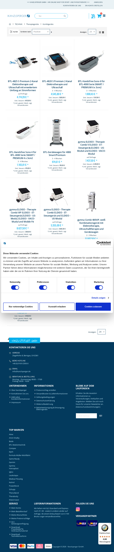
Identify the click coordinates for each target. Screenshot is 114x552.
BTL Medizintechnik (17, 445)
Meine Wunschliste (19, 515)
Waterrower (14, 500)
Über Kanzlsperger (19, 390)
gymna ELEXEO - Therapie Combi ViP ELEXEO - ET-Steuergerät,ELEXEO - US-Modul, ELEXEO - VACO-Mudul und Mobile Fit (22, 215)
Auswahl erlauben (57, 306)
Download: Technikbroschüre (18, 535)
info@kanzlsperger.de (21, 371)
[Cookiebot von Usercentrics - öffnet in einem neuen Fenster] (98, 243)
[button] (44, 107)
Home (10, 24)
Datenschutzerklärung (45, 401)
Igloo (11, 472)
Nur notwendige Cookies (21, 306)
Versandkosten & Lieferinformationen (52, 394)
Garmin (12, 462)
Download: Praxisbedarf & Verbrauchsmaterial (19, 529)
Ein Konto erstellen (93, 5)
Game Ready (14, 459)
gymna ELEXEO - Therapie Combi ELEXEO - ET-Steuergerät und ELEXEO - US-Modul (57, 214)
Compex (12, 448)
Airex (11, 434)
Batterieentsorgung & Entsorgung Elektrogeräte (50, 408)
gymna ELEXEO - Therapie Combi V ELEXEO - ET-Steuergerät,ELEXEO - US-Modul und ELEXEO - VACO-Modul (91, 147)
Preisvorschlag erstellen (46, 390)
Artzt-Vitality (14, 438)
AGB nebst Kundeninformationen (20, 398)
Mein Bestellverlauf (19, 511)
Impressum (16, 402)
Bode (11, 441)
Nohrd (11, 482)
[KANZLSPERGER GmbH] (19, 16)
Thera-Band (14, 493)
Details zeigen (98, 298)
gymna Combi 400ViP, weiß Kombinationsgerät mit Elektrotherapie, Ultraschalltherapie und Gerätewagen (91, 225)
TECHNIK (18, 24)
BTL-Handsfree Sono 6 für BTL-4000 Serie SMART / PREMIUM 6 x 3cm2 (91, 84)
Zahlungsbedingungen (45, 397)
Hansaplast (13, 468)
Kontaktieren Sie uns (72, 5)
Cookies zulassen (93, 306)
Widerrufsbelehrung (44, 404)
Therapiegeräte (32, 24)
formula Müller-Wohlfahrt (19, 455)
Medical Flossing (16, 479)
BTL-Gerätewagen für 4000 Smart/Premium (57, 154)
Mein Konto (16, 508)
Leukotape (13, 475)
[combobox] (51, 16)
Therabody (13, 496)
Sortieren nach (25, 32)
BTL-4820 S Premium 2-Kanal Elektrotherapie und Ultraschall (57, 84)
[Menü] (109, 524)
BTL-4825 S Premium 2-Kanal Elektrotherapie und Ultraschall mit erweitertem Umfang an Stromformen (23, 86)
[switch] (43, 288)
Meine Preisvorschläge (20, 518)
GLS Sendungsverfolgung (20, 523)
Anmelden (98, 2)
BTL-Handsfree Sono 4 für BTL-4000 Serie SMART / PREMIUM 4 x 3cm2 (22, 155)
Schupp (12, 489)
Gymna (12, 466)
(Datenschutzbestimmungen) (88, 407)
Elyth (11, 452)
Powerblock (14, 486)
